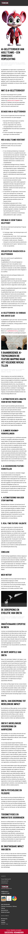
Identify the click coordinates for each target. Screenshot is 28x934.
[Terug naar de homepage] (5, 3)
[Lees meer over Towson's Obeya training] (8, 898)
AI (14, 64)
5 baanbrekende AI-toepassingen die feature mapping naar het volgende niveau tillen (13, 359)
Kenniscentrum (4, 910)
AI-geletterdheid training (12, 331)
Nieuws (10, 65)
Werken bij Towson (5, 912)
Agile (12, 64)
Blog (24, 64)
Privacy (8, 930)
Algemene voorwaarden (16, 930)
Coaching (3, 906)
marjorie (15, 62)
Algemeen (19, 64)
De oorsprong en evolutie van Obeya (11, 611)
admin (14, 369)
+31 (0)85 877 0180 (5, 893)
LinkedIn (3, 920)
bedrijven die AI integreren (13, 100)
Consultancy (9, 906)
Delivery (15, 906)
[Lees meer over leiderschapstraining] (14, 898)
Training (3, 908)
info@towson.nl (4, 891)
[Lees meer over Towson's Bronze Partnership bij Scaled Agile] (3, 898)
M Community (4, 919)
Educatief (4, 65)
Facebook (3, 922)
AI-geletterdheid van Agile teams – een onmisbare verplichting (12, 54)
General (3, 371)
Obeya (7, 853)
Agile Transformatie (5, 904)
